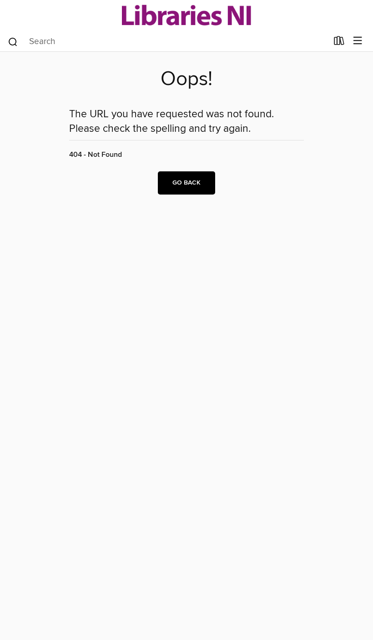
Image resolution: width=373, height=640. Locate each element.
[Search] (13, 41)
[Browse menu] (357, 41)
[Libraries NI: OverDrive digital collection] (186, 15)
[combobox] (167, 42)
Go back (186, 183)
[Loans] (339, 42)
